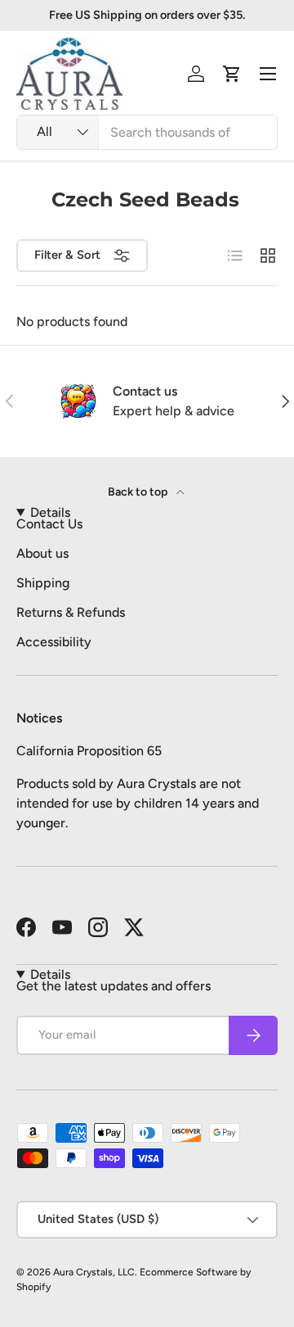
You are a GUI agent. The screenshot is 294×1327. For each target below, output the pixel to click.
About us (42, 553)
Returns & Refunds (70, 612)
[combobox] (147, 132)
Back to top (139, 492)
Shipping (42, 583)
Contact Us (49, 524)
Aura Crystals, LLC (94, 1272)
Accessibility (53, 642)
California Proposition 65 (89, 751)
